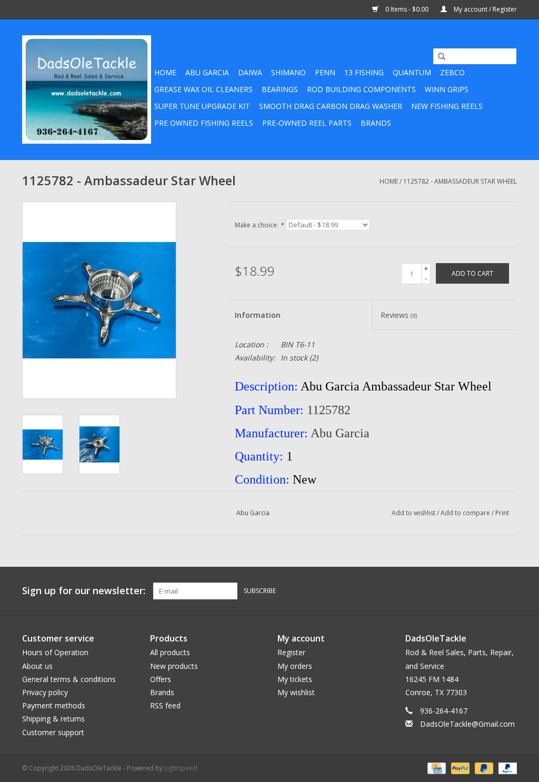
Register (291, 652)
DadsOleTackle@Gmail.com (467, 724)
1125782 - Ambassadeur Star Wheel (460, 181)
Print (502, 512)
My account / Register (484, 9)
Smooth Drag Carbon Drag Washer (330, 106)
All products (170, 652)
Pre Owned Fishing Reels (203, 123)
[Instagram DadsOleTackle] (508, 591)
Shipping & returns (53, 719)
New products (174, 666)
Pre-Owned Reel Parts (307, 123)
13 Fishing (364, 72)
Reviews (399, 315)
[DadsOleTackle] (86, 89)
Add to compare (466, 512)
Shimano (288, 72)
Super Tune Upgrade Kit (202, 106)
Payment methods (53, 705)
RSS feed (165, 705)
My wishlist (296, 692)
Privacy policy (45, 692)
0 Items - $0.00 (407, 9)
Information (258, 315)
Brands (376, 123)
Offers (160, 679)
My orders (294, 666)
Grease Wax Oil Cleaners (203, 89)
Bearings (280, 89)
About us (37, 666)
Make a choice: (259, 224)
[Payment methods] (435, 767)
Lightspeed (180, 768)
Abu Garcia (207, 72)
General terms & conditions (69, 679)
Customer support (53, 732)
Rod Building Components (361, 89)
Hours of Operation (55, 652)
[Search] (438, 57)
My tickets (294, 679)
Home (165, 72)
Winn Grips (446, 89)
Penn (325, 72)
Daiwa (250, 72)
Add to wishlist (413, 512)
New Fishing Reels (447, 106)
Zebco (452, 72)
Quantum (412, 72)
